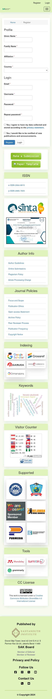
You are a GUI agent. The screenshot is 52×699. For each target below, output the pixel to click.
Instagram (23, 672)
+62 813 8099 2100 (23, 683)
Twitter (29, 672)
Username (13, 94)
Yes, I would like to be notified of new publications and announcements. (23, 134)
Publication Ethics (16, 306)
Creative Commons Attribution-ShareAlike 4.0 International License (26, 598)
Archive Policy (14, 317)
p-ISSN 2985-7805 (16, 190)
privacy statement (35, 127)
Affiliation (13, 56)
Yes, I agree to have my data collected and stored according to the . (25, 126)
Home (13, 22)
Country (12, 66)
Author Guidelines (16, 263)
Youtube (36, 672)
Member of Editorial (26, 651)
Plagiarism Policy (15, 274)
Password (13, 104)
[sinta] (26, 208)
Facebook (16, 672)
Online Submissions (17, 268)
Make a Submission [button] (26, 156)
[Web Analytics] (26, 460)
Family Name (15, 46)
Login (47, 2)
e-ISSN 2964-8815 (16, 185)
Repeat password (17, 114)
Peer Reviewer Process (18, 323)
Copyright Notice (15, 334)
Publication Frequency (18, 328)
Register (37, 2)
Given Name (14, 36)
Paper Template (27, 164)
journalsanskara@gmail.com (29, 683)
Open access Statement (18, 311)
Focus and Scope (16, 300)
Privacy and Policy (26, 660)
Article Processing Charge (19, 280)
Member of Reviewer (26, 654)
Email (11, 83)
